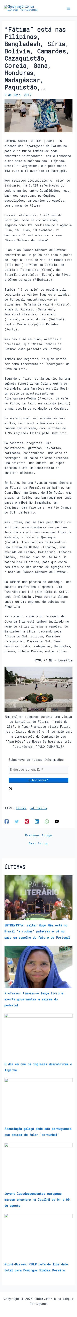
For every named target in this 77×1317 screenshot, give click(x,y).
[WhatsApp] (47, 821)
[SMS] (57, 821)
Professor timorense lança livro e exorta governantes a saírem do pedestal (34, 999)
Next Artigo (38, 843)
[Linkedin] (37, 821)
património (38, 808)
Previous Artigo (38, 835)
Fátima (21, 808)
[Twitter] (17, 821)
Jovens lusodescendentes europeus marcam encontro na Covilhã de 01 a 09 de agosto (37, 1200)
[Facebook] (7, 821)
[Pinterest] (27, 821)
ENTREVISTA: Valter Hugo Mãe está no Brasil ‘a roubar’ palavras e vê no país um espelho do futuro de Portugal (37, 931)
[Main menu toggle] (68, 8)
